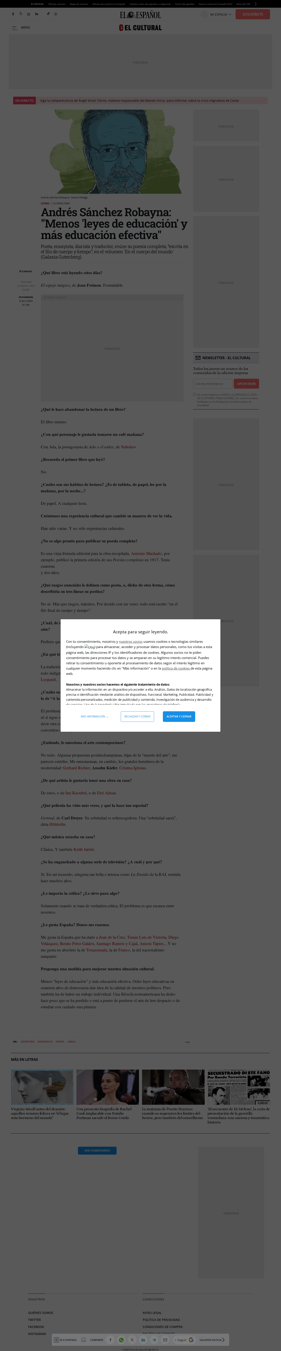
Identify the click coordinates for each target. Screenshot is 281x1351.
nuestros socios (130, 641)
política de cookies (176, 668)
